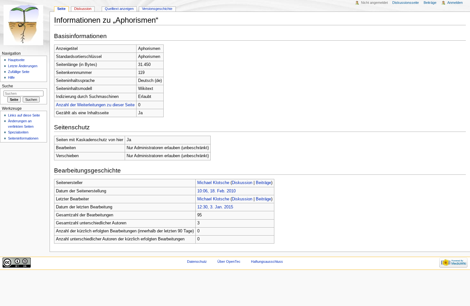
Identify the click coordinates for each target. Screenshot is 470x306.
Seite (61, 9)
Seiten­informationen (23, 138)
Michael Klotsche (213, 183)
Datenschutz (197, 261)
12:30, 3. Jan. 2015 (215, 207)
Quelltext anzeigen (119, 9)
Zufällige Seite (18, 72)
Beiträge (263, 183)
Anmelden (455, 2)
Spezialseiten (18, 132)
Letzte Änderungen (22, 66)
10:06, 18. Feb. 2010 (216, 191)
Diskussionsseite (405, 2)
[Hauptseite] (25, 25)
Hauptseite (16, 60)
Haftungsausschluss (267, 261)
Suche (7, 86)
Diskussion (242, 183)
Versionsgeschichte (157, 9)
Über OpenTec (228, 261)
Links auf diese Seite (24, 115)
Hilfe (11, 77)
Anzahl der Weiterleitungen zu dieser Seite (95, 105)
